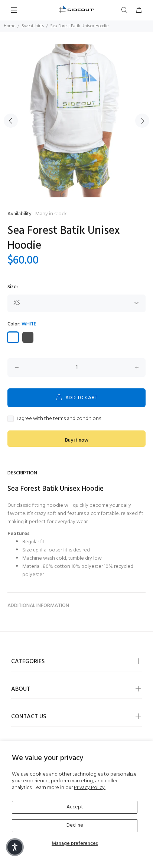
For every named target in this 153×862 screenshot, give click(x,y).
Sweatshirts (33, 26)
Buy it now (76, 440)
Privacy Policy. (89, 787)
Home (9, 26)
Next (142, 121)
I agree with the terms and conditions (59, 419)
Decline (74, 825)
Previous (11, 121)
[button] (15, 847)
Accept (74, 807)
